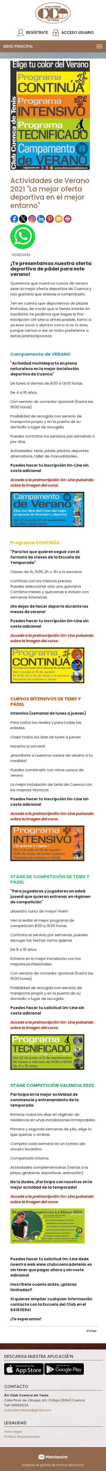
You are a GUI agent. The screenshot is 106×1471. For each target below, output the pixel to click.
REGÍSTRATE (37, 32)
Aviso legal (13, 1431)
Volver (91, 1330)
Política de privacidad (21, 1436)
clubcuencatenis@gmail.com (28, 1410)
